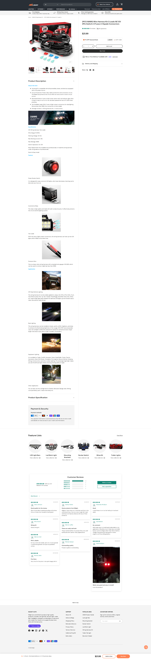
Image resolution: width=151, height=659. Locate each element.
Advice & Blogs (70, 618)
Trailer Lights (116, 455)
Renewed (87, 9)
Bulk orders (69, 636)
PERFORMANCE (60, 9)
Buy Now (123, 656)
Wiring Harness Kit (88, 630)
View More (120, 435)
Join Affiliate (106, 9)
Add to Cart (108, 656)
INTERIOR (49, 9)
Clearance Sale (96, 9)
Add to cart (109, 46)
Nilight (33, 647)
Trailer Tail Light (87, 633)
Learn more (115, 56)
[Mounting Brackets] (67, 446)
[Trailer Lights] (116, 446)
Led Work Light (51, 455)
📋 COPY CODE (118, 39)
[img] (34, 502)
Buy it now (102, 51)
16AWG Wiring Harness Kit (37, 17)
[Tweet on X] (87, 70)
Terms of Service (70, 630)
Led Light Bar (86, 618)
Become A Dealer (87, 636)
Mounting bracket (87, 621)
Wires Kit (99, 455)
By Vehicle (72, 9)
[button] (121, 4)
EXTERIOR (40, 9)
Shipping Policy (70, 621)
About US (68, 615)
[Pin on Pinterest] (93, 70)
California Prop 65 (71, 633)
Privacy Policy (69, 627)
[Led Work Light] (51, 446)
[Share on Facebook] (90, 70)
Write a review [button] (106, 482)
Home (29, 17)
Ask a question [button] (106, 486)
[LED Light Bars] (35, 446)
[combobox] (67, 4)
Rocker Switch (83, 455)
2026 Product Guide (88, 615)
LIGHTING (31, 9)
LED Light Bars (35, 455)
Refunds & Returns (71, 624)
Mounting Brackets (67, 456)
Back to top (75, 602)
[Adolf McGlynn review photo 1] (106, 565)
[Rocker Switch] (83, 446)
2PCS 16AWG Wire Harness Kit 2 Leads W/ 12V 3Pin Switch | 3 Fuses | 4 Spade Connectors (53, 17)
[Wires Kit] (99, 446)
